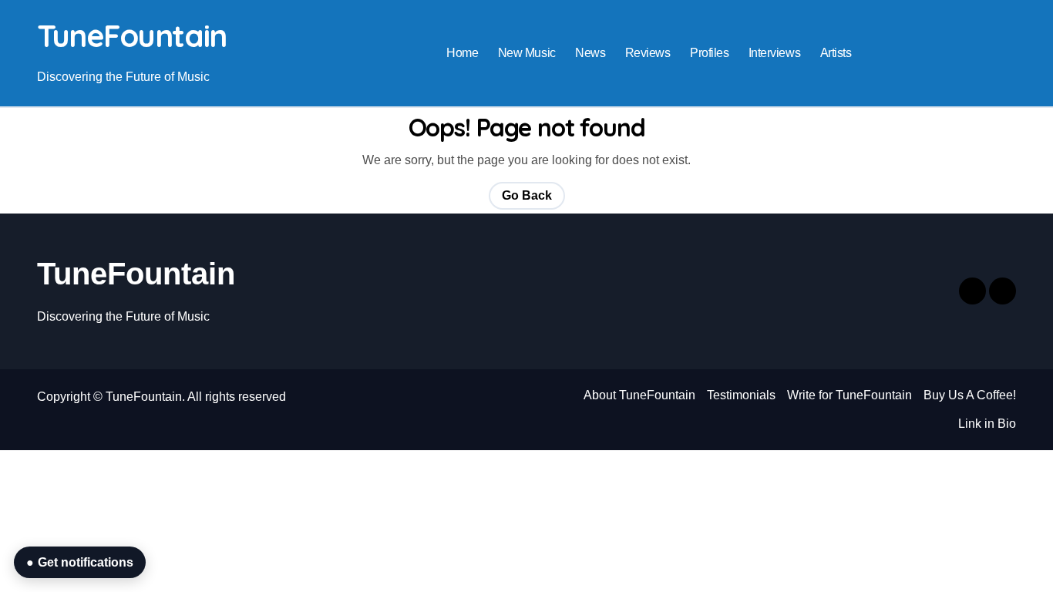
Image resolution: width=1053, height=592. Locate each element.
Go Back (527, 195)
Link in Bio (987, 423)
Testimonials (741, 395)
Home (462, 52)
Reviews (648, 52)
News (590, 52)
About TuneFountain (639, 395)
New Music (527, 52)
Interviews (774, 52)
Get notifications (79, 562)
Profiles (709, 52)
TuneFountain (132, 35)
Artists (836, 52)
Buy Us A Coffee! (969, 395)
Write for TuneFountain (849, 395)
